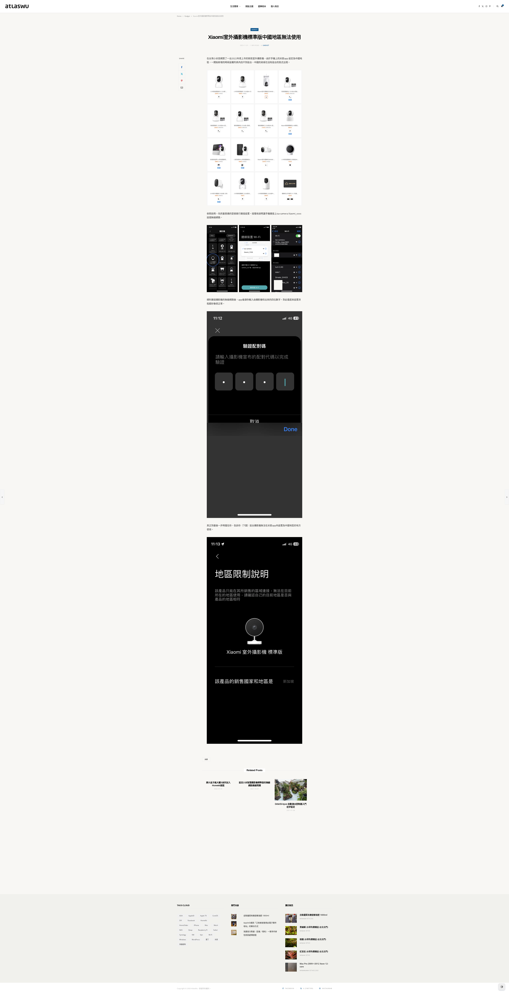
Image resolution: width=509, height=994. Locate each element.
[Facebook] (181, 67)
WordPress (196, 939)
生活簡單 (234, 6)
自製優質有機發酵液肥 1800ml (256, 915)
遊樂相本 (262, 6)
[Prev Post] (2, 496)
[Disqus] (254, 848)
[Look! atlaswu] (17, 6)
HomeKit (204, 920)
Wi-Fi (210, 935)
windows (182, 939)
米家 (206, 759)
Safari (215, 930)
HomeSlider (183, 925)
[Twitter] (181, 73)
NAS (181, 930)
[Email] (181, 87)
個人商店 (275, 6)
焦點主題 (249, 6)
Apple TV (203, 916)
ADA (181, 916)
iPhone (196, 925)
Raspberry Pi (202, 930)
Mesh (216, 925)
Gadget (254, 29)
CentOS (215, 916)
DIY (180, 920)
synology (182, 935)
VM (193, 935)
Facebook (191, 920)
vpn (201, 935)
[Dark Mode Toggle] (501, 986)
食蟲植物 (182, 944)
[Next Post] (507, 496)
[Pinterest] (181, 80)
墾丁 (207, 939)
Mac (206, 925)
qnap (190, 930)
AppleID (191, 916)
